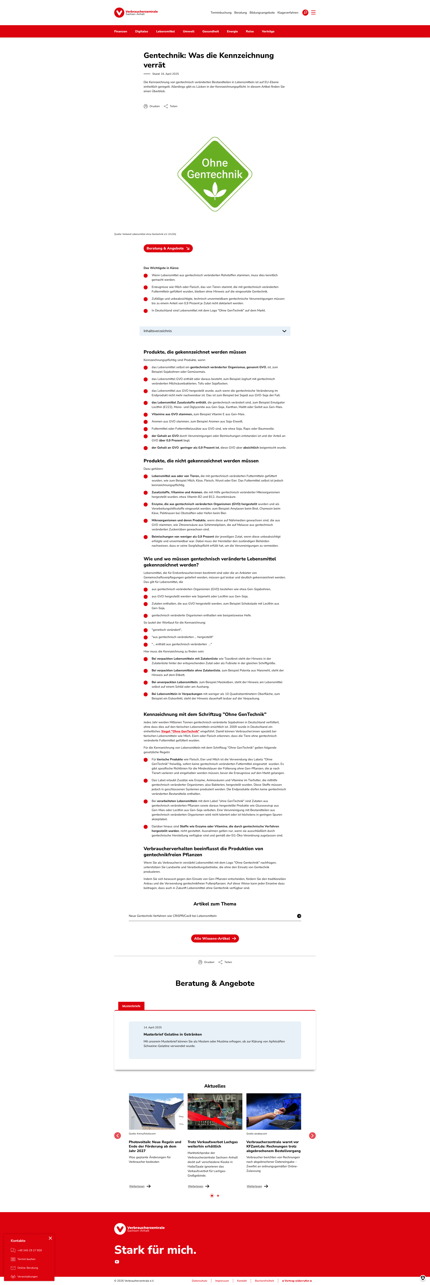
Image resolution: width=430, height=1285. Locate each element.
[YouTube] (117, 1261)
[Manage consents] (423, 1278)
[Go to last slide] (117, 1135)
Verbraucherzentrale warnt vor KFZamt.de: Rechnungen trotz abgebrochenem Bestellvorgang (273, 1146)
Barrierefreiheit (264, 1281)
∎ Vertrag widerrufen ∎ (297, 1281)
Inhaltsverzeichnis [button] (158, 331)
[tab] (212, 1196)
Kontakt (242, 1281)
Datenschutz (199, 1281)
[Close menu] (50, 1238)
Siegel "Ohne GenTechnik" (180, 731)
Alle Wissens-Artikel (212, 938)
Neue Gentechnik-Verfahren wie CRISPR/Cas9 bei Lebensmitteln (173, 916)
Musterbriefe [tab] (131, 1006)
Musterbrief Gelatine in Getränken (173, 1034)
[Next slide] (312, 1135)
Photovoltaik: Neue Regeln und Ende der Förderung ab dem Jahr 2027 (155, 1146)
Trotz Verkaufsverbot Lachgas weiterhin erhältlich (213, 1144)
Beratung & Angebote (165, 248)
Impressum (222, 1281)
